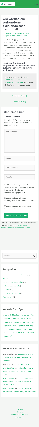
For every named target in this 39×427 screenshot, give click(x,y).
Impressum (19, 417)
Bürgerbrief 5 (7, 336)
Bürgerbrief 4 (23, 364)
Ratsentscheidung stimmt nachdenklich (18, 315)
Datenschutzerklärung (19, 415)
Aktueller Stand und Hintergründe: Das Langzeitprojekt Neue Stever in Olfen (18, 381)
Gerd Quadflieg (8, 368)
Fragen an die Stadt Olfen (12, 282)
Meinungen (6, 297)
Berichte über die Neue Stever (14, 275)
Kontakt (20, 412)
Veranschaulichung (12, 293)
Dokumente (7, 279)
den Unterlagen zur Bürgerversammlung (17, 80)
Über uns (19, 409)
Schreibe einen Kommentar (13, 33)
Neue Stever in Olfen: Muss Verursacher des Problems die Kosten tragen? (18, 357)
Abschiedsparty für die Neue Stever (16, 319)
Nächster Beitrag (19, 102)
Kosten (7, 290)
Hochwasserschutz (12, 286)
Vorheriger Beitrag (19, 96)
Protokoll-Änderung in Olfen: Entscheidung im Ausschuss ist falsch (18, 371)
